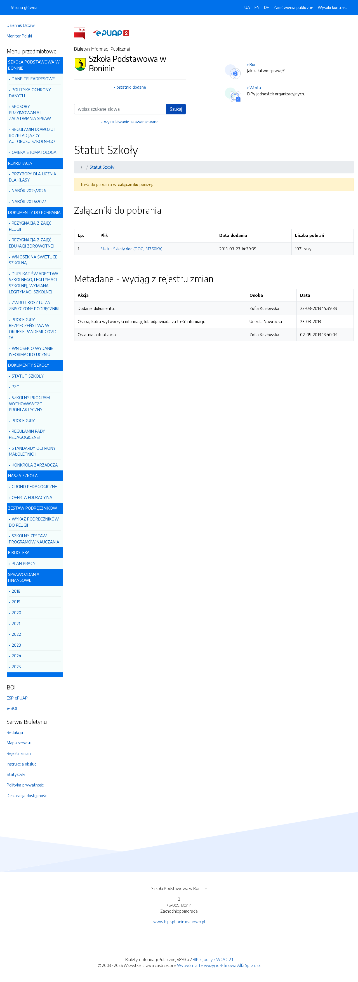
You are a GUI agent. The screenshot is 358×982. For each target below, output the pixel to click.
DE (266, 7)
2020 (16, 612)
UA (247, 7)
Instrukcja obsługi (22, 763)
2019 (16, 601)
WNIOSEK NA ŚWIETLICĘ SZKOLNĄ (33, 259)
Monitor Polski (19, 35)
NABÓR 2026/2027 (29, 201)
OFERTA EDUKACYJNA (32, 497)
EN (257, 7)
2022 (16, 634)
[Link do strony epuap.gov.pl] (111, 32)
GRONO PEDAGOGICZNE (34, 486)
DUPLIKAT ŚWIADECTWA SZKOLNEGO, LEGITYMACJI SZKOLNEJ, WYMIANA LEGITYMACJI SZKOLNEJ (33, 282)
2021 (16, 623)
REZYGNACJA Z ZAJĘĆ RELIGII (30, 226)
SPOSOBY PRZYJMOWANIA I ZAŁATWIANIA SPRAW (30, 112)
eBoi (251, 64)
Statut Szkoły (102, 166)
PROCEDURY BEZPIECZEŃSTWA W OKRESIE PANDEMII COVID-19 (33, 328)
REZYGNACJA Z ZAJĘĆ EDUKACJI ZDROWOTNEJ (31, 242)
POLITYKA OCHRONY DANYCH (30, 92)
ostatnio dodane (131, 87)
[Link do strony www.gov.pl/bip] (83, 32)
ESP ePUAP (17, 697)
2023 (16, 644)
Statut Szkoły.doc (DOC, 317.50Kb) (131, 248)
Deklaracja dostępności (27, 795)
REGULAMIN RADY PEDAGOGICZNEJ (27, 434)
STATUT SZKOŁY (28, 375)
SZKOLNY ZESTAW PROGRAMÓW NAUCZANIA (34, 538)
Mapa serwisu (19, 742)
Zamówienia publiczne (293, 7)
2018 (16, 591)
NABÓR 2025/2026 (29, 190)
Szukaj (176, 109)
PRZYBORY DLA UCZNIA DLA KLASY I (32, 176)
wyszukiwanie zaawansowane (131, 121)
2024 (16, 655)
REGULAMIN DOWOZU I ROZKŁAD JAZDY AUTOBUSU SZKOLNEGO (32, 135)
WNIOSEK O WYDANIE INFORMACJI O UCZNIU (31, 351)
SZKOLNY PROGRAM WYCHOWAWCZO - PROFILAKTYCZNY (29, 403)
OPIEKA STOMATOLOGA (34, 152)
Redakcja (15, 732)
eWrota (254, 87)
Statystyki (16, 774)
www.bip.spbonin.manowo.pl (179, 921)
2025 (16, 666)
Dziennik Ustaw (21, 25)
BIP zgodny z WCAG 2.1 (213, 959)
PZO (16, 386)
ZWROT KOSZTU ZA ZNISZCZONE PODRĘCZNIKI (34, 305)
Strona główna (24, 7)
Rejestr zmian (19, 753)
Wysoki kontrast (332, 7)
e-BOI (12, 708)
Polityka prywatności (25, 784)
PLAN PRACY (24, 563)
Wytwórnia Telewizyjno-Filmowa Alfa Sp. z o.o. (219, 965)
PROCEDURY (23, 420)
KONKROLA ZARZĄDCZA (35, 464)
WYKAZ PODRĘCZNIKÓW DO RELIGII (34, 521)
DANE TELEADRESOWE (33, 78)
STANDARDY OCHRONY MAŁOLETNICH (32, 451)
